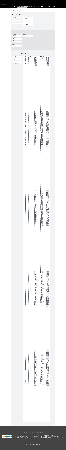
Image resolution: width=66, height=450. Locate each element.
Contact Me (48, 6)
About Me (45, 6)
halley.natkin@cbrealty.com (4, 4)
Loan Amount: (14, 16)
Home (11, 6)
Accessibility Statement (33, 432)
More (54, 7)
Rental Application (29, 6)
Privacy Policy (26, 432)
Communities (35, 7)
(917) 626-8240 (2, 3)
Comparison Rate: (14, 44)
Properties (15, 7)
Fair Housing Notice (41, 432)
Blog (52, 7)
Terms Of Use (21, 432)
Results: (24, 16)
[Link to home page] (33, 2)
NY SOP (46, 432)
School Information (40, 6)
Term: (13, 22)
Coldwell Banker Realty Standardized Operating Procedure (33, 444)
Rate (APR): (13, 19)
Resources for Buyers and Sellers (22, 7)
